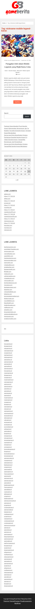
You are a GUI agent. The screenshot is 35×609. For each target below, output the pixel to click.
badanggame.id (8, 498)
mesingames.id (8, 373)
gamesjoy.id (7, 503)
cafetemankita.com (9, 276)
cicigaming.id (7, 467)
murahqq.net (7, 207)
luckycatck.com (8, 262)
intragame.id (7, 444)
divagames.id (8, 375)
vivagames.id (8, 377)
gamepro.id (7, 581)
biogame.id (7, 451)
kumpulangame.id (9, 453)
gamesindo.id (8, 364)
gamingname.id (8, 539)
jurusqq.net (7, 203)
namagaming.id (8, 350)
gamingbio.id (7, 431)
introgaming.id (8, 438)
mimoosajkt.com (9, 280)
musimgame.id (8, 397)
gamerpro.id (7, 532)
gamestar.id (7, 395)
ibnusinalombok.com (10, 312)
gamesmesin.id (8, 362)
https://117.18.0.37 (9, 218)
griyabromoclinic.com (10, 318)
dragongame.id (8, 586)
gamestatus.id (8, 579)
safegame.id (7, 429)
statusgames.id (8, 572)
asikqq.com (7, 194)
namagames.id (8, 382)
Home (4, 23)
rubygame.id (7, 420)
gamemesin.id (8, 386)
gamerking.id (7, 530)
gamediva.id (7, 391)
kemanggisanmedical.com (11, 296)
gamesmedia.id (8, 509)
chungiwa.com (8, 285)
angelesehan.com (9, 267)
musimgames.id (8, 379)
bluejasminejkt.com (9, 269)
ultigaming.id (7, 552)
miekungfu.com (8, 274)
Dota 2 (6, 70)
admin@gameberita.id (14, 60)
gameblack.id (8, 489)
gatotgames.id (8, 462)
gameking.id (7, 577)
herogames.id (8, 371)
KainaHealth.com (9, 303)
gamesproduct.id (9, 458)
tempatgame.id (8, 456)
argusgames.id (8, 415)
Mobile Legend (26, 70)
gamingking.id (8, 541)
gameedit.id (7, 483)
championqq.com (9, 221)
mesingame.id (8, 400)
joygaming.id (7, 516)
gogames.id (7, 565)
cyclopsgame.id (8, 523)
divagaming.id (8, 346)
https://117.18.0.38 (9, 214)
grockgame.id (8, 424)
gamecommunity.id (9, 525)
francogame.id (8, 487)
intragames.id (8, 436)
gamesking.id (8, 561)
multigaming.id (8, 554)
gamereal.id (7, 476)
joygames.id (7, 505)
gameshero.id (8, 359)
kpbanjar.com (8, 294)
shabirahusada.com (9, 305)
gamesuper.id (8, 393)
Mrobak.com (7, 271)
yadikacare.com (8, 307)
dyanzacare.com (9, 316)
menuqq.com (8, 230)
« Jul (17, 179)
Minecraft (19, 70)
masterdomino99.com (10, 216)
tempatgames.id (9, 440)
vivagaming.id (8, 353)
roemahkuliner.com (9, 253)
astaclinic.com (8, 309)
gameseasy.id (8, 559)
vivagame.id (7, 402)
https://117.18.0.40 (9, 223)
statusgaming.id (8, 557)
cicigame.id (7, 496)
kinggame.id (7, 583)
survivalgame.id (8, 427)
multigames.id (8, 570)
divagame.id (7, 404)
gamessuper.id (8, 368)
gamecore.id (7, 384)
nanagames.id (8, 518)
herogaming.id (8, 344)
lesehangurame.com (10, 247)
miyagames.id (8, 460)
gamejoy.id (7, 527)
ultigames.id (7, 568)
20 (17, 171)
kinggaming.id (8, 545)
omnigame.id (8, 447)
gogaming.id (7, 548)
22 (25, 171)
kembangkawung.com (10, 283)
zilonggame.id (8, 418)
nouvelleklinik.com (9, 300)
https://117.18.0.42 (9, 205)
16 (29, 168)
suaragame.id (8, 442)
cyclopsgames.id (9, 507)
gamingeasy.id (8, 534)
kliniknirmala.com (9, 298)
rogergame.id (8, 492)
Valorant (17, 72)
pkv (5, 328)
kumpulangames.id (9, 449)
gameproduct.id (8, 480)
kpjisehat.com (8, 289)
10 (6, 168)
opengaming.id (8, 411)
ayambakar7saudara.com (11, 249)
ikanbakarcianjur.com (10, 287)
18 (10, 171)
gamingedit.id (8, 469)
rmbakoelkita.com (9, 265)
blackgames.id (8, 465)
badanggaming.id (9, 485)
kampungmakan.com (10, 260)
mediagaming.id (8, 514)
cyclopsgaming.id (9, 521)
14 (21, 168)
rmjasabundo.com (9, 278)
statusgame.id (8, 357)
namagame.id (8, 406)
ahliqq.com (7, 198)
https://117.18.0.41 (9, 210)
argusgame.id (8, 422)
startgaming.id (8, 355)
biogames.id (7, 433)
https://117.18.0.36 (9, 196)
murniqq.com (8, 227)
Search (6, 113)
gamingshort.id (8, 471)
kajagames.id (8, 512)
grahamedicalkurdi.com (11, 314)
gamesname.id (8, 563)
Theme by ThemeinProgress (11, 601)
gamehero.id (7, 388)
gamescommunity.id (10, 500)
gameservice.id (8, 478)
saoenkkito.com (8, 256)
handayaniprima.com (10, 258)
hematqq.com (8, 225)
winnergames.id (8, 413)
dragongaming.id (9, 550)
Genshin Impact (12, 70)
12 (13, 168)
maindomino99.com (10, 212)
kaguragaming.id (9, 536)
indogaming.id (8, 348)
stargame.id (7, 409)
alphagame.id (8, 494)
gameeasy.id (7, 574)
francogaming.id (8, 474)
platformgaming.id (9, 543)
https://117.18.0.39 (9, 201)
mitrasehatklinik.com (10, 291)
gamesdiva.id (8, 366)
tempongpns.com (9, 251)
